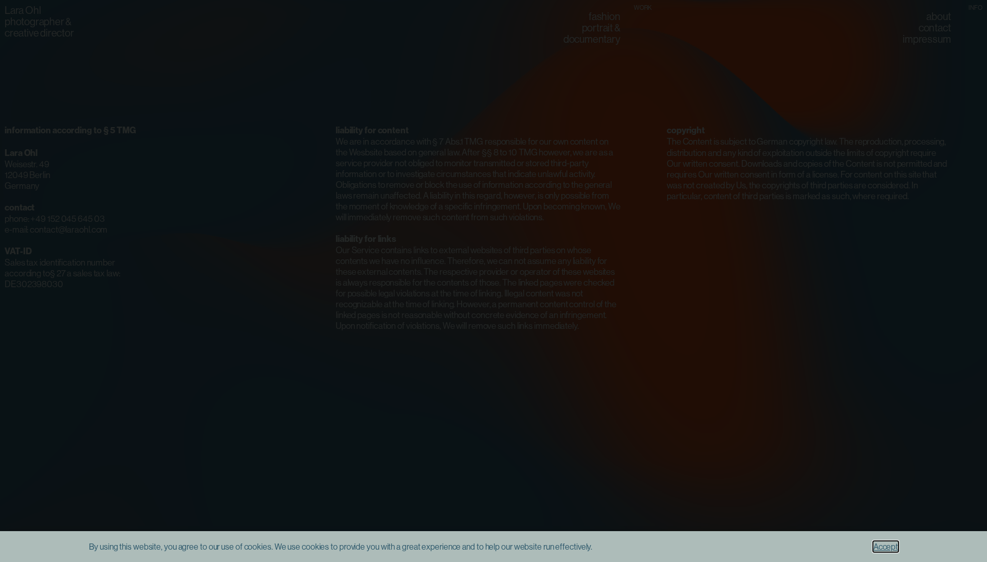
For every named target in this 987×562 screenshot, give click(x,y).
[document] (493, 281)
